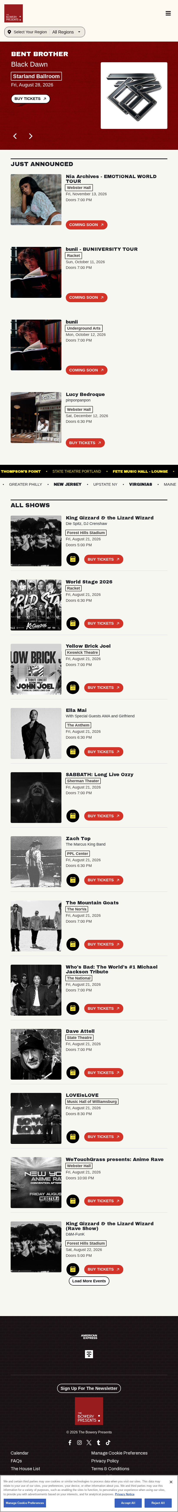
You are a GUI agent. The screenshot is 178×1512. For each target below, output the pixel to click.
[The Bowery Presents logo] (13, 13)
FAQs (16, 1460)
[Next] (30, 136)
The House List (25, 1468)
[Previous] (15, 136)
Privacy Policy (105, 1460)
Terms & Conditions (110, 1468)
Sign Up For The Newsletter (89, 1388)
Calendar (20, 1453)
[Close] (171, 1482)
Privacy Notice (124, 1494)
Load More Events (89, 1281)
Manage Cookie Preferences (25, 1503)
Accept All (128, 1503)
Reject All (158, 1503)
